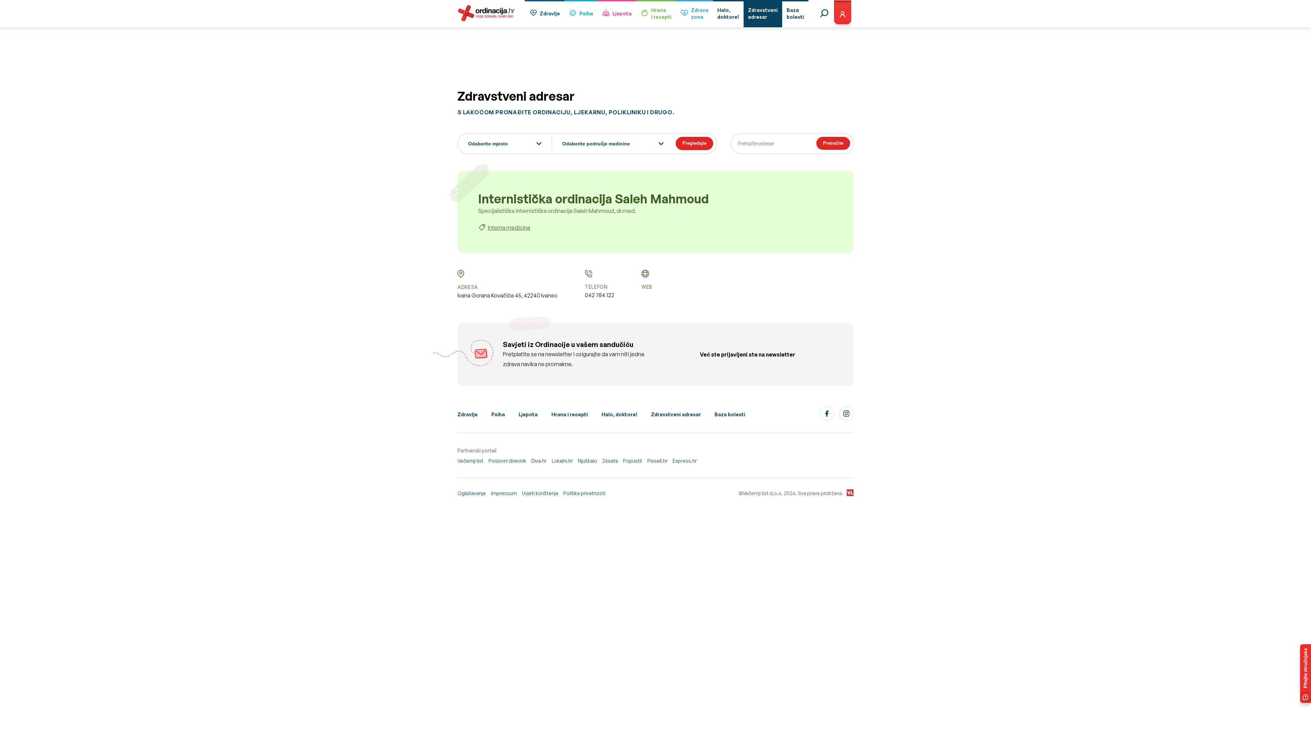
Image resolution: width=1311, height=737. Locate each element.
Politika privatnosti (584, 493)
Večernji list (470, 461)
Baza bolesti (730, 414)
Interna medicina (509, 227)
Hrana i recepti (569, 414)
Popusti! (632, 461)
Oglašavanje (471, 493)
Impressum (504, 493)
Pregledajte (694, 143)
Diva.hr (539, 461)
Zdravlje (550, 13)
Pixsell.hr (657, 461)
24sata (610, 461)
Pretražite (833, 143)
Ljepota (622, 13)
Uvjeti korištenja (540, 493)
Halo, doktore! (619, 414)
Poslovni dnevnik (507, 461)
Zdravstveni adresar (676, 414)
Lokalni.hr (562, 461)
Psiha (586, 13)
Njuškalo (587, 461)
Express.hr (685, 461)
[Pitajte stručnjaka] (1305, 673)
